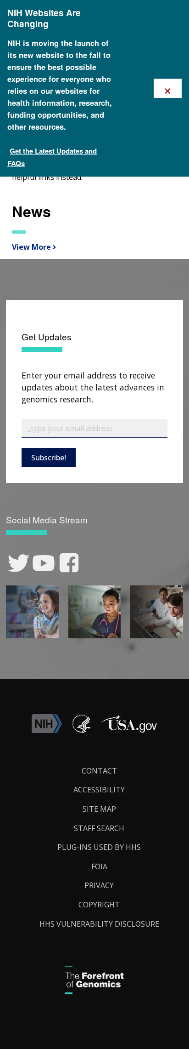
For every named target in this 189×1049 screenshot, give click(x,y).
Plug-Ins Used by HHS (99, 847)
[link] (18, 563)
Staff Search (99, 828)
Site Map (99, 809)
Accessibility (99, 790)
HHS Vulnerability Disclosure (99, 924)
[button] (128, 730)
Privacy (99, 885)
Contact (99, 771)
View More (30, 247)
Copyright (99, 905)
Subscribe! (48, 458)
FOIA (99, 866)
